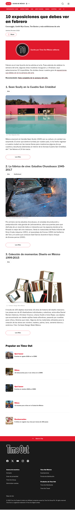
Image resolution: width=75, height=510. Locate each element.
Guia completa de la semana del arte (33, 78)
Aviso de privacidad (12, 476)
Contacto (9, 473)
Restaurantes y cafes (12, 9)
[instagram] (23, 461)
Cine (32, 9)
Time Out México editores (49, 50)
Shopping (54, 9)
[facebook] (7, 461)
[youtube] (18, 461)
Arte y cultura (39, 9)
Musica (47, 9)
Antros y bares (24, 9)
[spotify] (28, 461)
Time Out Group (11, 480)
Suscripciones (44, 473)
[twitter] (12, 461)
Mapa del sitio (10, 496)
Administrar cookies (12, 483)
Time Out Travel (45, 488)
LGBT (60, 9)
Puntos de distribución (47, 476)
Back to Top (39, 439)
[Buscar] (62, 4)
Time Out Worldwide (46, 485)
